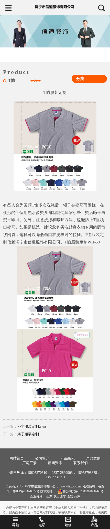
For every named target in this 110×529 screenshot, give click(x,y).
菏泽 (77, 496)
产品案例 (93, 458)
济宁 (63, 496)
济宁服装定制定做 (31, 426)
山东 (49, 496)
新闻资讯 (55, 463)
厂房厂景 (29, 463)
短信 (68, 525)
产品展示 (68, 458)
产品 (94, 525)
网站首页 (16, 458)
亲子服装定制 (28, 434)
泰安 (70, 496)
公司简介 (42, 458)
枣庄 (56, 496)
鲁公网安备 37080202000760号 (83, 491)
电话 (42, 525)
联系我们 (80, 463)
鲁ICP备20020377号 (26, 491)
